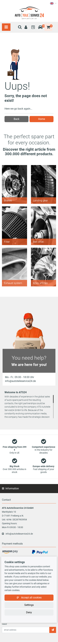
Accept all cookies (31, 597)
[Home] (29, 12)
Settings (29, 605)
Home (41, 119)
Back (16, 119)
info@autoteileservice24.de (19, 533)
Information (12, 488)
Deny (29, 612)
